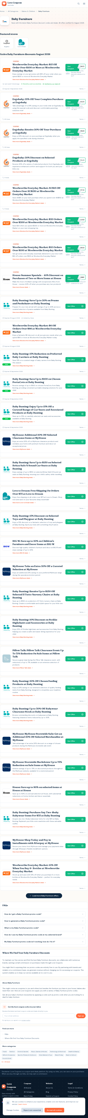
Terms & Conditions (75, 1088)
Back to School (71, 1055)
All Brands (27, 1088)
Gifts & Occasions (9, 1055)
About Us (49, 1088)
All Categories (13, 11)
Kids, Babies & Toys (45, 1055)
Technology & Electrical (58, 1052)
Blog (47, 1092)
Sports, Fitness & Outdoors (27, 1055)
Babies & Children (28, 11)
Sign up (81, 1016)
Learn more (22, 1104)
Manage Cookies (13, 1110)
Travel (5, 1052)
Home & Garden (23, 1052)
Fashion (12, 1052)
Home (2, 11)
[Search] (79, 4)
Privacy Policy (73, 1092)
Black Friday (59, 1055)
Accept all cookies (54, 1110)
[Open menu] (84, 4)
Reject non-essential (32, 1110)
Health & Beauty (74, 1052)
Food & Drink (7, 1058)
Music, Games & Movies (39, 1052)
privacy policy (25, 1020)
